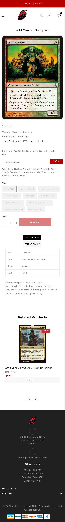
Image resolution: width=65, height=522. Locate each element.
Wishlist (38, 3)
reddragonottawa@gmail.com (32, 457)
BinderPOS (35, 509)
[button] (59, 15)
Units (4, 216)
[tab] (32, 237)
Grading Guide (36, 141)
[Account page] (50, 16)
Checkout (27, 3)
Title (4, 183)
